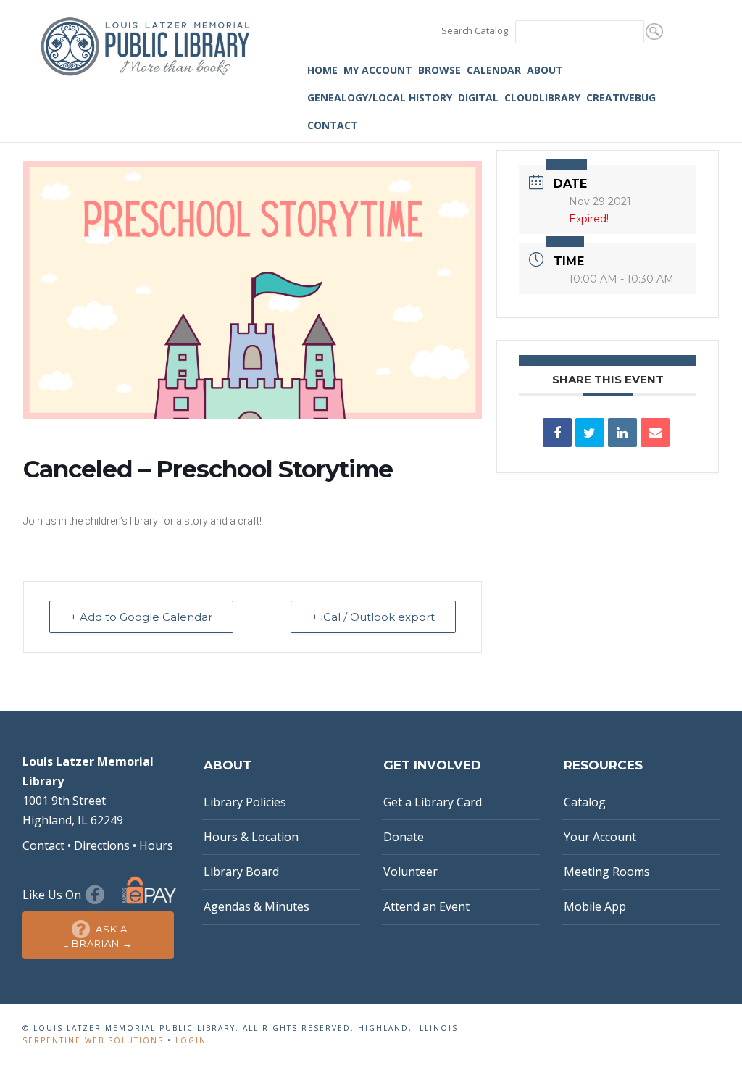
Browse (439, 70)
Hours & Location (251, 837)
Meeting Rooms (607, 872)
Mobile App (595, 906)
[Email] (655, 432)
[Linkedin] (622, 432)
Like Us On (53, 895)
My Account (377, 70)
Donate (403, 837)
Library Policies (245, 802)
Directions (102, 845)
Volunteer (410, 872)
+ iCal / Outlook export (373, 617)
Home (322, 70)
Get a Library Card (432, 802)
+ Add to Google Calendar (141, 617)
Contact (332, 125)
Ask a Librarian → (98, 936)
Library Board (241, 872)
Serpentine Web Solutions (93, 1040)
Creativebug (621, 97)
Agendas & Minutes (256, 906)
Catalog (585, 802)
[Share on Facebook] (557, 432)
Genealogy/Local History (379, 97)
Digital (478, 97)
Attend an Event (426, 906)
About (545, 70)
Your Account (600, 837)
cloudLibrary (542, 97)
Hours (156, 845)
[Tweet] (589, 432)
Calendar (494, 70)
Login (191, 1040)
